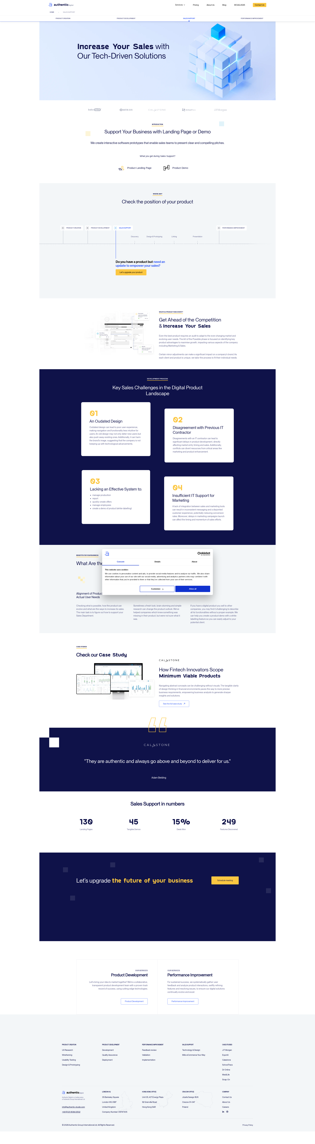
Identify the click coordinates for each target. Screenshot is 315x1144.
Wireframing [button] (67, 1055)
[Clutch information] (227, 1112)
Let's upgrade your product (131, 272)
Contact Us (259, 5)
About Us (210, 5)
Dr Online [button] (226, 1070)
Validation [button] (146, 1055)
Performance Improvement (252, 18)
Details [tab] (158, 562)
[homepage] (61, 5)
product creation (73, 228)
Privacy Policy (248, 1125)
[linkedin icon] (223, 1112)
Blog (224, 5)
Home (52, 12)
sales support (125, 228)
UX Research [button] (67, 1050)
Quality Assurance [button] (110, 1055)
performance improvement (233, 228)
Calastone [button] (226, 1060)
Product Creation (63, 18)
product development (100, 228)
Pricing (196, 5)
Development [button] (108, 1050)
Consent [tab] (120, 562)
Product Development (126, 18)
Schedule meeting (225, 880)
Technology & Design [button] (191, 1050)
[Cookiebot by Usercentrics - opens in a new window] (199, 554)
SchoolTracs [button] (227, 1065)
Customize (155, 589)
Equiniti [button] (225, 1055)
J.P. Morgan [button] (227, 1050)
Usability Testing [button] (69, 1060)
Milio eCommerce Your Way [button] (193, 1055)
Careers (225, 1107)
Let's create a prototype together (105, 280)
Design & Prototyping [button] (71, 1065)
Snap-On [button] (226, 1079)
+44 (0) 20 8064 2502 (71, 1112)
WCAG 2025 (239, 5)
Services (179, 5)
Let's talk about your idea (77, 272)
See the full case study (172, 704)
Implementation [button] (148, 1060)
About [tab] (194, 562)
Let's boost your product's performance (239, 272)
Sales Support (189, 18)
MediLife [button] (226, 1075)
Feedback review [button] (149, 1050)
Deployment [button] (107, 1060)
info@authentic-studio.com (73, 1107)
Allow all (192, 589)
